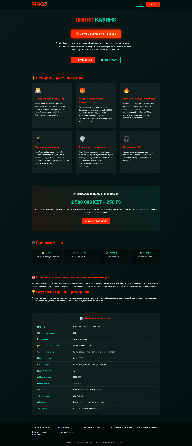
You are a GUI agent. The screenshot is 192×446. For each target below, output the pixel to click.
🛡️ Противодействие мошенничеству (39, 433)
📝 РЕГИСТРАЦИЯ (109, 60)
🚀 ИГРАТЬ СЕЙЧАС (83, 60)
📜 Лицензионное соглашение (121, 427)
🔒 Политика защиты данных (147, 427)
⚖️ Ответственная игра (66, 432)
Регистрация (153, 4)
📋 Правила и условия (92, 427)
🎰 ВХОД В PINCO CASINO (96, 221)
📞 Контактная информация (42, 427)
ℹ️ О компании (63, 427)
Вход (140, 4)
